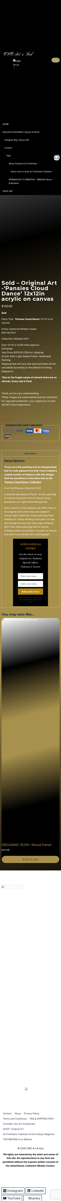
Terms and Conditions (15, 1118)
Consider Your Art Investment (19, 1123)
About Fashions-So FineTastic (23, 163)
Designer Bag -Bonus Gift (17, 140)
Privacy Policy (31, 1113)
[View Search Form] (57, 157)
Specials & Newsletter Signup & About (21, 132)
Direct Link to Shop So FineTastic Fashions (31, 171)
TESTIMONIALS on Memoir (17, 1139)
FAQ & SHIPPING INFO (42, 1118)
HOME (6, 124)
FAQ (9, 155)
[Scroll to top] (54, 1186)
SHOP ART (8, 191)
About (18, 1113)
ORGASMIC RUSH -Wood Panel (26, 845)
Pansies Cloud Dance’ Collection (23, 482)
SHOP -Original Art (13, 1129)
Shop (55, 60)
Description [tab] (31, 453)
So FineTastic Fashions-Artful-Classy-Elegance (28, 1134)
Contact (8, 147)
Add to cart (30, 859)
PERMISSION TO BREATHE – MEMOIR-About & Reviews (30, 181)
